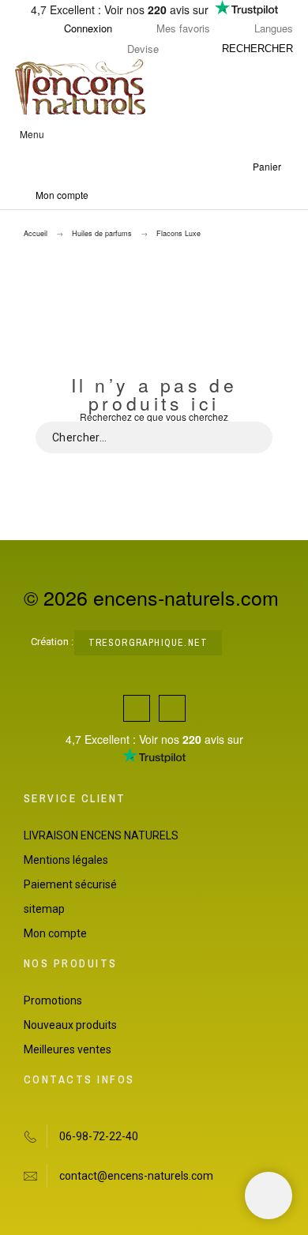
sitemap (44, 909)
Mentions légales (66, 860)
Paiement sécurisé (70, 884)
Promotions (53, 1000)
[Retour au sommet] (268, 1195)
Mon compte (55, 933)
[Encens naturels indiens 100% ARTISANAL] (80, 87)
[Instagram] (172, 708)
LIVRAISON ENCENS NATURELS (101, 835)
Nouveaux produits (70, 1025)
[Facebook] (136, 708)
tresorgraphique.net (148, 642)
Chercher (252, 437)
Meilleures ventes (67, 1049)
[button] (152, 134)
